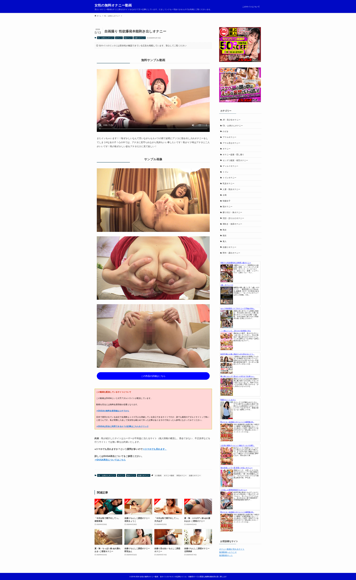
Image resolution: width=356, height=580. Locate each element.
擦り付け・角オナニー (232, 212)
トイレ (225, 171)
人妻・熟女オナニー (231, 189)
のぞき (225, 131)
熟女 (225, 229)
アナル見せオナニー (231, 142)
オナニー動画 (169, 475)
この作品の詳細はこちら (153, 375)
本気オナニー (181, 475)
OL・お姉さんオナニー (106, 38)
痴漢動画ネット (226, 555)
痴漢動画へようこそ (228, 552)
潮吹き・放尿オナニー (232, 223)
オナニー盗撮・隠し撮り (233, 154)
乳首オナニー (228, 183)
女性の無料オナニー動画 (113, 5)
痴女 (225, 235)
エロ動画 (158, 475)
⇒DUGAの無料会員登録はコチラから (112, 410)
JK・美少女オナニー (231, 119)
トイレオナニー (229, 177)
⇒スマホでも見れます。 (155, 449)
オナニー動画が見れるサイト (231, 549)
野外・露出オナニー (231, 252)
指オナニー (128, 38)
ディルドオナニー (230, 166)
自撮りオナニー (139, 38)
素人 (225, 241)
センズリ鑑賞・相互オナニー (235, 160)
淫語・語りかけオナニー (233, 218)
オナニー (119, 38)
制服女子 (226, 200)
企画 (225, 194)
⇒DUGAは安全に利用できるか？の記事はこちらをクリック (122, 426)
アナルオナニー (229, 137)
